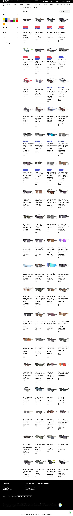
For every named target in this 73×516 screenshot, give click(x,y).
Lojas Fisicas (5, 490)
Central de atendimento (30, 489)
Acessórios (34, 4)
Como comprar (6, 488)
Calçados (27, 4)
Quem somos (5, 486)
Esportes (46, 4)
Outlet (51, 4)
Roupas (21, 4)
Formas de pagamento (30, 487)
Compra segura (6, 487)
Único (24, 42)
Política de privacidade (7, 489)
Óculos (40, 4)
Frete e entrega (28, 488)
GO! (67, 4)
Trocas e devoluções (29, 486)
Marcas (16, 4)
